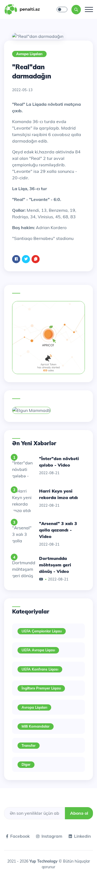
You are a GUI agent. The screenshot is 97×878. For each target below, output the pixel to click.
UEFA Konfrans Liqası (40, 669)
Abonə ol (79, 813)
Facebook (20, 836)
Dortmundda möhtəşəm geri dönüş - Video (55, 565)
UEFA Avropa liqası (38, 650)
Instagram (51, 836)
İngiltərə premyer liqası (41, 688)
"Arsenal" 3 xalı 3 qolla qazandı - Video (58, 530)
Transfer (29, 745)
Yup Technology (44, 861)
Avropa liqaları (29, 54)
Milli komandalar (36, 726)
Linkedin (82, 836)
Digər (26, 764)
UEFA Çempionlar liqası (42, 631)
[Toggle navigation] (89, 9)
